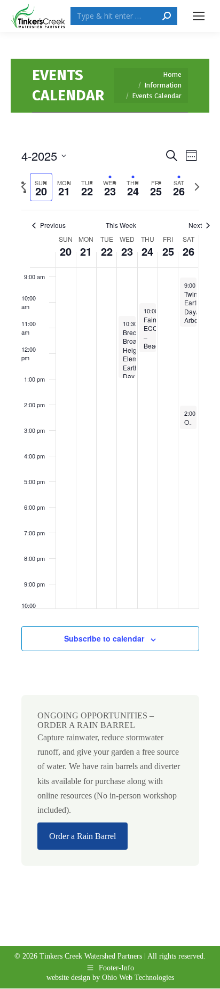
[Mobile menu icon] (198, 16)
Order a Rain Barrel (82, 836)
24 (147, 251)
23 (127, 251)
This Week (121, 225)
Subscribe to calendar (104, 638)
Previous (53, 225)
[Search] (166, 16)
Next (195, 225)
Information (163, 85)
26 (188, 251)
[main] (110, 516)
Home (172, 74)
